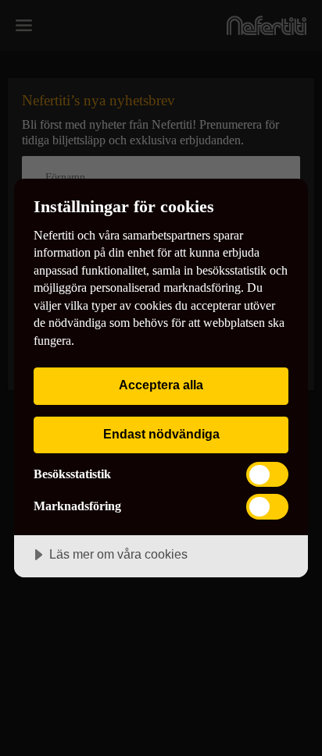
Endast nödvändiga (161, 434)
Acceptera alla (161, 385)
